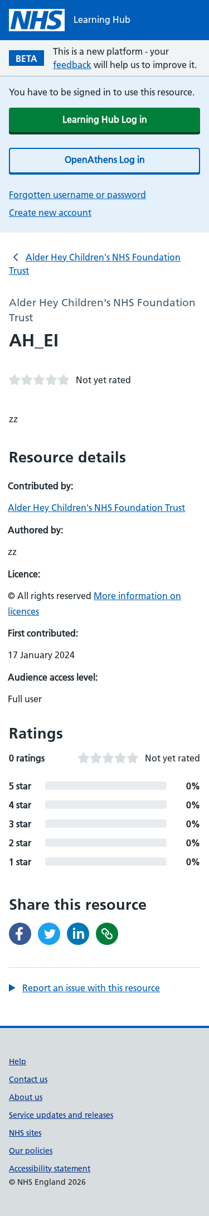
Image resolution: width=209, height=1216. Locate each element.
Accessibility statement (49, 1169)
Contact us (28, 1079)
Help (17, 1061)
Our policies (30, 1151)
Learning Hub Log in (104, 119)
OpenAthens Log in (105, 159)
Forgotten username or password (77, 194)
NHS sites (25, 1133)
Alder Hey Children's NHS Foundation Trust (96, 507)
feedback (72, 64)
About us (25, 1097)
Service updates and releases (61, 1115)
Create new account (50, 212)
